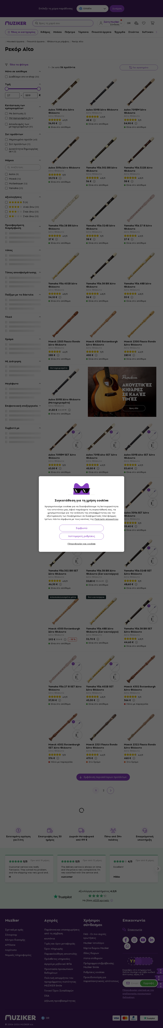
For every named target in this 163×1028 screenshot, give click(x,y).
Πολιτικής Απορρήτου (106, 519)
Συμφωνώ (81, 528)
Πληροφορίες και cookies (82, 543)
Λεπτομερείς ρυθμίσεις (81, 536)
